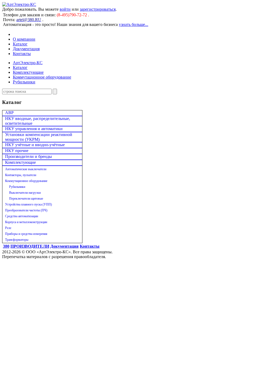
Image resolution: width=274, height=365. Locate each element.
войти (65, 9)
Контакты (22, 53)
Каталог (20, 44)
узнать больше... (133, 24)
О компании (24, 39)
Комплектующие (28, 72)
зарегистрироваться (98, 9)
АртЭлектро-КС (28, 62)
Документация (26, 48)
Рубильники (24, 82)
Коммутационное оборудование (42, 77)
